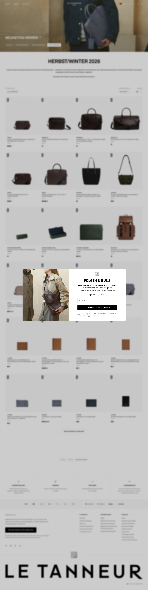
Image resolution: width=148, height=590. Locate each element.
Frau (94, 294)
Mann (103, 294)
